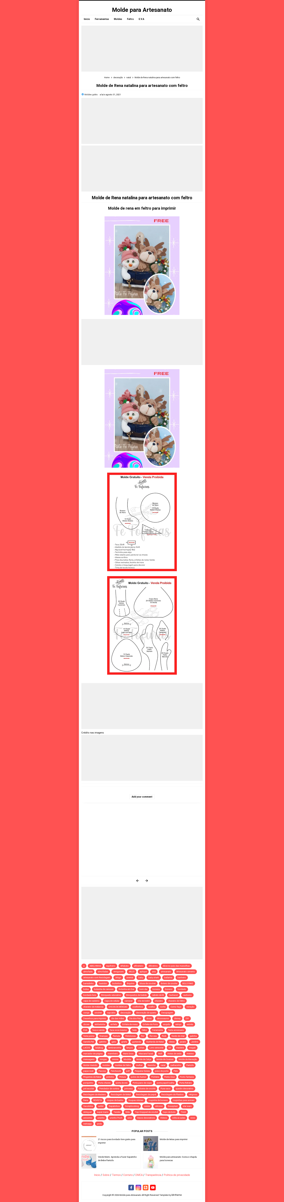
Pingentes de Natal (92, 1077)
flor (142, 1036)
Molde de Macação (188, 1059)
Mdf (160, 1053)
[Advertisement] (142, 49)
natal (163, 1065)
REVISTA (97, 1100)
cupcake (111, 1012)
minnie (115, 1059)
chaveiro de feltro (176, 1001)
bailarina (168, 977)
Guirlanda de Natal (155, 1042)
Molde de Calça (143, 1059)
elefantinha (100, 1024)
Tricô (183, 1112)
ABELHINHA (95, 966)
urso (130, 1118)
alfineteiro (138, 966)
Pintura (122, 1077)
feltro (144, 1030)
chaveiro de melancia (93, 1007)
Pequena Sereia (142, 1071)
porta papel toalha (165, 1083)
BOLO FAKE (187, 983)
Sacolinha (88, 1106)
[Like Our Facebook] (131, 1187)
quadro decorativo (184, 1088)
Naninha (151, 1065)
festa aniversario (176, 1030)
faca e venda (98, 1030)
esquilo (166, 1024)
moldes (106, 1065)
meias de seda (174, 1053)
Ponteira (155, 1077)
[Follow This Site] (145, 1187)
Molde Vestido (90, 1065)
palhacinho (176, 1065)
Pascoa (102, 1071)
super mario (102, 1112)
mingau (103, 1059)
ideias (172, 1042)
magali (192, 1047)
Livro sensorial (156, 1047)
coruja (86, 1012)
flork (164, 1036)
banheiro (182, 977)
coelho (151, 1007)
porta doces (122, 1083)
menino (190, 1053)
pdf (128, 1071)
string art (87, 1112)
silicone (159, 1106)
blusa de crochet (148, 983)
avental (129, 977)
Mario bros (128, 1053)
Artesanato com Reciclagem (96, 977)
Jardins (194, 1042)
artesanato (166, 971)
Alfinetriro (153, 966)
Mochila (127, 1059)
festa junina (88, 1036)
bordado (182, 989)
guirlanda (136, 1042)
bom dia (143, 989)
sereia (147, 1106)
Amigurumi (118, 971)
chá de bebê (144, 1001)
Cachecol (173, 995)
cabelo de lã (158, 995)
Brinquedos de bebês (136, 995)
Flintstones (130, 1036)
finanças (104, 1036)
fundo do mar (178, 1036)
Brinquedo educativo (111, 995)
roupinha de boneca (158, 1100)
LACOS (86, 1047)
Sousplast (173, 1106)
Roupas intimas (136, 1100)
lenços (129, 1047)
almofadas (103, 971)
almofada (88, 971)
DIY (187, 1018)
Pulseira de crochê (146, 1088)
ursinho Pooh (116, 1118)
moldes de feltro (123, 1065)
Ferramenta (157, 1030)
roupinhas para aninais (183, 1100)
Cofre (162, 1007)
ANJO (131, 971)
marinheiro (113, 1053)
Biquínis (130, 983)
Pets (176, 1071)
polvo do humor (138, 1077)
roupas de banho (115, 1100)
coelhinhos (137, 1007)
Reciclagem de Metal (121, 1094)
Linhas (141, 1047)
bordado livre (89, 995)
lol (170, 1047)
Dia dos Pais (135, 1018)
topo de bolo (169, 1112)
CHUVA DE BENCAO (118, 1007)
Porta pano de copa (142, 1083)
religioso (193, 1094)
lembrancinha (114, 1047)
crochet (98, 1012)
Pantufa (190, 1065)
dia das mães (117, 1018)
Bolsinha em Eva (126, 989)
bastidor (103, 983)
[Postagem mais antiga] (146, 880)
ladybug (99, 1047)
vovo (192, 1118)
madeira (180, 1047)
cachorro (187, 995)
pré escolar (88, 1088)
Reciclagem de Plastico (172, 1094)
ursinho (101, 1118)
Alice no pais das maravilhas (176, 966)
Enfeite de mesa (130, 1024)
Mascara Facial (146, 1053)
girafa (124, 1042)
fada (134, 1030)
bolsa (86, 989)
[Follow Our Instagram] (138, 1187)
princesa (128, 1088)
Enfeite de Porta (150, 1024)
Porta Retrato (185, 1083)
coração (190, 1007)
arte (154, 971)
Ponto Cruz (169, 1077)
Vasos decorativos (146, 1118)
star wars (187, 1106)
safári (101, 1106)
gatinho (102, 1042)
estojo (178, 1024)
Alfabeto (124, 966)
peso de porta (161, 1071)
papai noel (88, 1071)
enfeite (113, 1024)
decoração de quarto (146, 1012)
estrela (190, 1024)
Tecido (117, 1112)
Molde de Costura (164, 1059)
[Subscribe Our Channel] (153, 1187)
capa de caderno (91, 1001)
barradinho (88, 983)
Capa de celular (112, 1001)
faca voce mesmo (118, 1030)
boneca (156, 989)
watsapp (87, 1123)
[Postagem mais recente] (137, 880)
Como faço (176, 1007)
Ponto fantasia (187, 1077)
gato (114, 1042)
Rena (85, 1100)
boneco (168, 989)
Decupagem (167, 1012)
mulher (139, 1065)
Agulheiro (110, 966)
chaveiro (159, 1001)
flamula (116, 1036)
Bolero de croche (169, 983)
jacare (183, 1042)
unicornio (87, 1118)
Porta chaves (104, 1083)
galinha (193, 1036)
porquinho (88, 1083)
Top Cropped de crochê (146, 1112)
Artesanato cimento (185, 971)
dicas (149, 1018)
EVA (85, 1030)
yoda (99, 1123)
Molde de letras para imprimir (174, 1139)
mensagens (89, 1059)
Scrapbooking (132, 1106)
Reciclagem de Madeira (94, 1094)
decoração (125, 1012)
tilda (128, 1112)
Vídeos (163, 1118)
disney (177, 1018)
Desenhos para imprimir (94, 1018)
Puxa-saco (165, 1088)
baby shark (153, 977)
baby (140, 977)
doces (86, 1024)
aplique (143, 971)
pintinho (110, 1077)
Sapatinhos (114, 1106)
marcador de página (93, 1053)
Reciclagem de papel (146, 1094)
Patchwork (116, 1071)
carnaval (128, 1001)
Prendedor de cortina (109, 1088)
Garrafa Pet (88, 1042)
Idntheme (177, 1195)
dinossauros (163, 1018)
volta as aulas (178, 1118)
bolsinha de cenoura (103, 989)
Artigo (118, 977)
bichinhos (117, 983)
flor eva (153, 1036)
